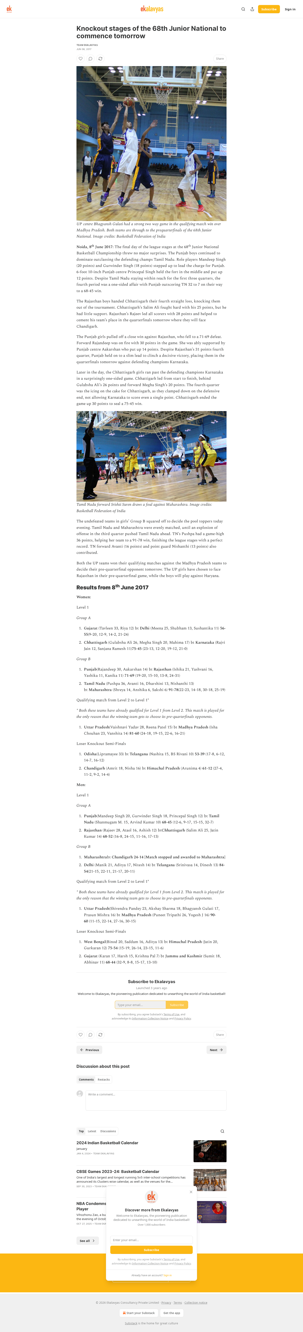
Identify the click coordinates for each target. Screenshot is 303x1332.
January (81, 1148)
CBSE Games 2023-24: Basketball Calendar (117, 1171)
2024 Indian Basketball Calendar (107, 1143)
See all (85, 1241)
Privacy (166, 1303)
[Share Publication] (252, 9)
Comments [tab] (86, 1079)
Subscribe (269, 9)
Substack (131, 1323)
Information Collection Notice (150, 1263)
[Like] (80, 59)
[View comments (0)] (90, 59)
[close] (191, 1192)
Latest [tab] (92, 1131)
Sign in (290, 9)
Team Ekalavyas (87, 45)
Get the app (171, 1313)
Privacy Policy (182, 1263)
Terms (178, 1303)
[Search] (243, 9)
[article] (151, 1151)
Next (213, 1050)
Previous (92, 1050)
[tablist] (94, 1079)
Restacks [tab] (104, 1079)
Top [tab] (81, 1131)
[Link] (70, 587)
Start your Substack (141, 1313)
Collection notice (195, 1303)
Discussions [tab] (108, 1131)
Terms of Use (171, 1259)
